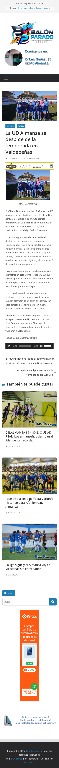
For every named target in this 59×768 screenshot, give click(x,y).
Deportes (10, 126)
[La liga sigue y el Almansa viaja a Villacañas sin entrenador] (29, 525)
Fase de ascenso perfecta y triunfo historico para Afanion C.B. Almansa (29, 503)
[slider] (48, 345)
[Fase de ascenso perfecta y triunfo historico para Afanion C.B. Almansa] (29, 459)
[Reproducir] (9, 345)
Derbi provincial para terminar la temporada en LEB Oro (34, 373)
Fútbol (21, 126)
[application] (29, 346)
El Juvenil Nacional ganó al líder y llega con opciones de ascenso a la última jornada (30, 361)
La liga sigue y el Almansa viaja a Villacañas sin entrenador (28, 567)
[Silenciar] (41, 345)
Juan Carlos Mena (31, 158)
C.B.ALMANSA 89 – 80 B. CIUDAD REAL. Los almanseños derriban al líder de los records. (29, 436)
